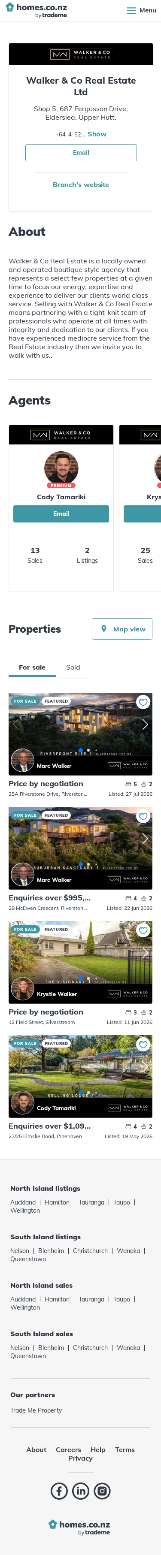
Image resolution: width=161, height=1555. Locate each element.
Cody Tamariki (61, 496)
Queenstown (28, 1259)
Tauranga (91, 1202)
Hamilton (57, 1202)
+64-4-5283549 (70, 134)
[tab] (32, 667)
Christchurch (90, 1251)
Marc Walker (22, 760)
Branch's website (81, 184)
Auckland (23, 1202)
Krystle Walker (22, 988)
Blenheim (51, 1251)
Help (98, 1449)
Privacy (80, 1458)
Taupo (121, 1202)
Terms (125, 1449)
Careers (68, 1449)
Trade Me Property (36, 1410)
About (36, 1449)
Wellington (25, 1211)
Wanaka (128, 1251)
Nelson (19, 1251)
